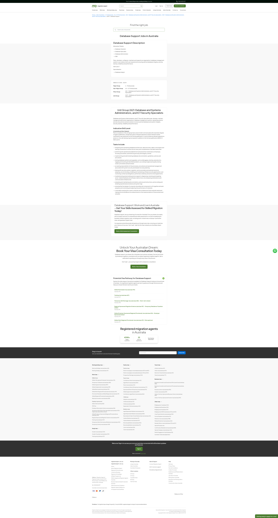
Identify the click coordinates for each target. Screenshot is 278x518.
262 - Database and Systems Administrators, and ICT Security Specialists (143, 15)
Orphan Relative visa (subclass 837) (131, 420)
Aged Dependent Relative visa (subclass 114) (133, 411)
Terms (193, 508)
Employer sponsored (97, 401)
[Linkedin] (104, 500)
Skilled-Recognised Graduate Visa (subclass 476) (103, 380)
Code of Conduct (173, 470)
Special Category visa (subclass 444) (163, 430)
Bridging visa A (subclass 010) (161, 409)
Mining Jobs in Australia (174, 477)
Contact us (175, 10)
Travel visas (121, 10)
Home (93, 15)
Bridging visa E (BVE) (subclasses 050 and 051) (165, 411)
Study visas (138, 10)
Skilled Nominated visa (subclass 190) (124, 289)
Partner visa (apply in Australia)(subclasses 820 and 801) (136, 370)
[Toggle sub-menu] (104, 365)
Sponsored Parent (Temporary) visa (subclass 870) (135, 389)
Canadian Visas (133, 477)
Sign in (139, 449)
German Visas (133, 481)
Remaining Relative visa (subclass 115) (132, 425)
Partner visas (126, 368)
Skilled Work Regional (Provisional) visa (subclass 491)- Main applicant (133, 320)
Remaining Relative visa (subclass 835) (132, 422)
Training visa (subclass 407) (121, 295)
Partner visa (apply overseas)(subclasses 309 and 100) (136, 372)
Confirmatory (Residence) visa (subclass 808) (165, 427)
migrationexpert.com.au (117, 461)
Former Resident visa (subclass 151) (163, 416)
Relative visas (126, 409)
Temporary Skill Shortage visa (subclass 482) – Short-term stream (132, 301)
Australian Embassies (135, 468)
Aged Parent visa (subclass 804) (130, 382)
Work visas (102, 10)
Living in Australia (157, 10)
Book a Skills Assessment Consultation (126, 231)
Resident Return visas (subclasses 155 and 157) (165, 423)
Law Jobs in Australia (173, 475)
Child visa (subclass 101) (128, 401)
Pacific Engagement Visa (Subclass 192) (164, 432)
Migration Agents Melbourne (118, 487)
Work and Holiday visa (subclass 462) (100, 368)
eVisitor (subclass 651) (160, 368)
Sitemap (171, 464)
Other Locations (134, 471)
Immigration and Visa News (117, 489)
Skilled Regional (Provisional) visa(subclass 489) (103, 396)
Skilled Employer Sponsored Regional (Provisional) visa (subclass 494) (105, 415)
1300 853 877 (182, 1)
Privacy (193, 505)
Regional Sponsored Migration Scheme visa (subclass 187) (105, 417)
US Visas (132, 475)
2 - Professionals (109, 15)
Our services (183, 10)
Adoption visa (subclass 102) (129, 399)
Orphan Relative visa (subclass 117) (131, 418)
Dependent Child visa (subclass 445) (131, 406)
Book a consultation (180, 5)
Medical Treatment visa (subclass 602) (163, 421)
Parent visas (126, 378)
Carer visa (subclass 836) (129, 427)
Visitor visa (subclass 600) (161, 370)
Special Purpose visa (159, 425)
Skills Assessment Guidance (117, 485)
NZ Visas (132, 479)
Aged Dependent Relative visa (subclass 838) (134, 413)
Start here (143, 453)
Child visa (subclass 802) (129, 404)
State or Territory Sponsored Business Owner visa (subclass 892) (168, 395)
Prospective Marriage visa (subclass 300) (133, 375)
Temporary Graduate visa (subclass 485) (101, 382)
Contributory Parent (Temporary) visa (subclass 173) (135, 387)
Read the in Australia (139, 1)
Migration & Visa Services (117, 470)
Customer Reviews (115, 472)
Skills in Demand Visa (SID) (98, 403)
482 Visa (94, 406)
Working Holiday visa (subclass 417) (100, 370)
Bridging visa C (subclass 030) (162, 405)
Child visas (125, 397)
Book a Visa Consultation (139, 266)
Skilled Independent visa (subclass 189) (101, 387)
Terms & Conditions (173, 468)
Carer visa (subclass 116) (128, 429)
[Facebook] (97, 500)
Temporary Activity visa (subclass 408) (101, 424)
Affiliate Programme (116, 476)
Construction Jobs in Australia (175, 483)
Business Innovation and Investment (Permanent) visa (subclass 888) (169, 383)
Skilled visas (95, 378)
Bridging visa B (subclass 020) (162, 407)
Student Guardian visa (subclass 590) (100, 434)
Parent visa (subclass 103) (129, 385)
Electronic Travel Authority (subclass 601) (164, 372)
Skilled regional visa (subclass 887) (100, 384)
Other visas (157, 401)
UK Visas (132, 473)
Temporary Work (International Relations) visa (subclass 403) (106, 422)
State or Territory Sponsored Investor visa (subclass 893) (168, 397)
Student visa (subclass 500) (98, 431)
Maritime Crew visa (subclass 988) (162, 418)
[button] (274, 508)
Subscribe (181, 352)
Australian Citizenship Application (162, 434)
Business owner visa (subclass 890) (163, 389)
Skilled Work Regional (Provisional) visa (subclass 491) (104, 391)
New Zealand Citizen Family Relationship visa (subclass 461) (137, 416)
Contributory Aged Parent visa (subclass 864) (133, 394)
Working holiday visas (112, 10)
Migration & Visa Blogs (116, 474)
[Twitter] (100, 500)
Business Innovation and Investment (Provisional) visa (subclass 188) (169, 387)
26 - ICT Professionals (119, 15)
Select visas (169, 5)
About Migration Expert (116, 468)
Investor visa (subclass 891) (161, 391)
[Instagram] (93, 500)
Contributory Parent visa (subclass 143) (132, 380)
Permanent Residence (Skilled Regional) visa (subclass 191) (105, 393)
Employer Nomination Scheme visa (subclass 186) (103, 408)
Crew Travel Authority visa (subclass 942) (164, 414)
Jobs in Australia (166, 10)
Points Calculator (147, 10)
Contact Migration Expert (155, 464)
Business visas (129, 10)
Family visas (95, 10)
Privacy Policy (172, 466)
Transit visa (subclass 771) (160, 375)
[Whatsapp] (107, 500)
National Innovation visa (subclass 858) (101, 398)
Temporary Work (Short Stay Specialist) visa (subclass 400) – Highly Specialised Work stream (106, 411)
